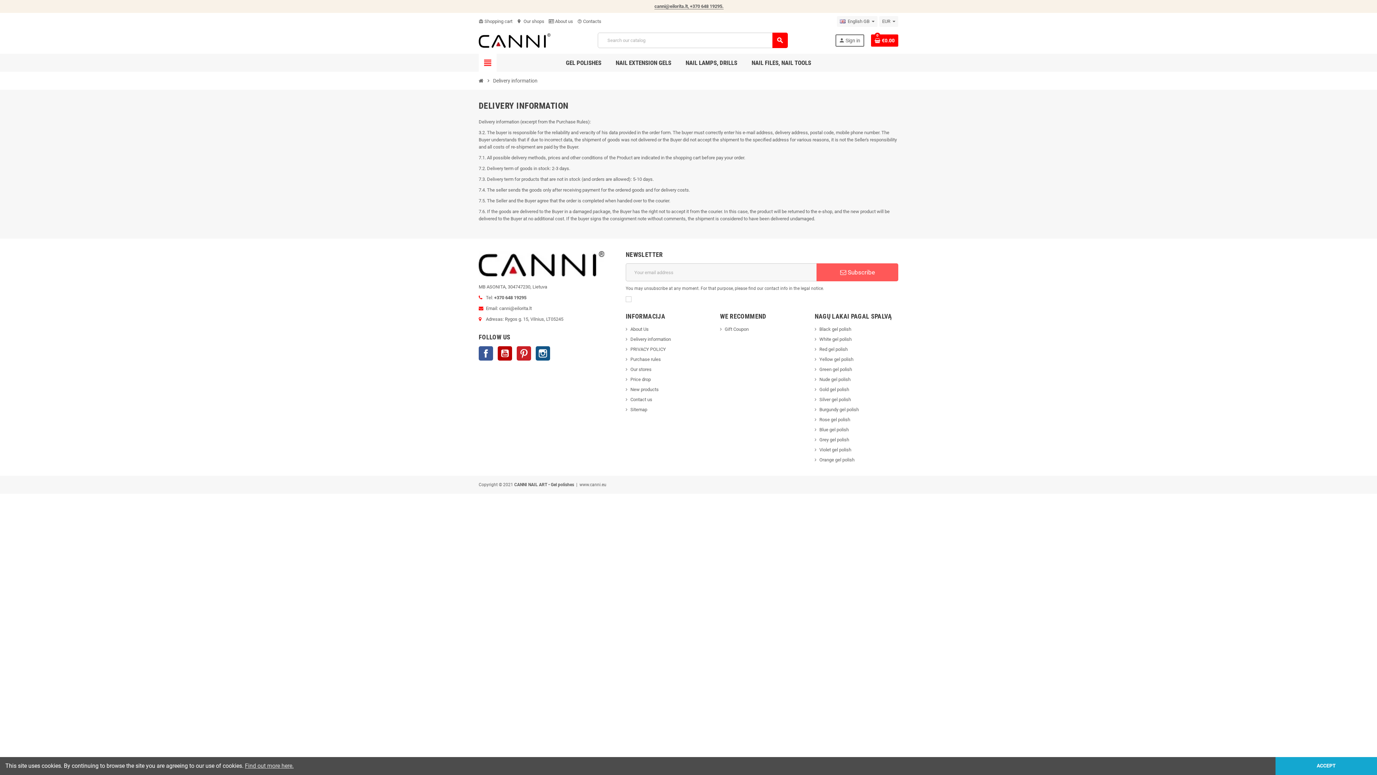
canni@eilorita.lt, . (689, 6)
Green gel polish (835, 369)
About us (563, 21)
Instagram (543, 353)
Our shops (530, 21)
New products (644, 389)
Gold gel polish (834, 389)
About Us (639, 329)
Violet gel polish (835, 449)
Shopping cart (495, 21)
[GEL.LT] (514, 40)
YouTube (505, 353)
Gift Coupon (737, 329)
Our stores (641, 369)
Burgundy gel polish (839, 409)
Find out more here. (269, 765)
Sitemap (638, 409)
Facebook (486, 353)
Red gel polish (833, 349)
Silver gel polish (835, 399)
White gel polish (835, 339)
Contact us (641, 399)
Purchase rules (645, 359)
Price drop (640, 379)
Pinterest (524, 353)
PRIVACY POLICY (648, 349)
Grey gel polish (834, 439)
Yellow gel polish (836, 359)
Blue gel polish (834, 429)
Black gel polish (835, 329)
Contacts (589, 21)
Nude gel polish (835, 379)
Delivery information (650, 339)
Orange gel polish (837, 459)
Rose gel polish (834, 419)
